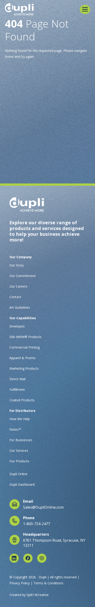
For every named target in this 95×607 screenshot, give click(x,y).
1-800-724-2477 (36, 523)
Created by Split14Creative (29, 595)
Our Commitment (22, 276)
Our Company (20, 257)
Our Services (18, 450)
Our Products (19, 461)
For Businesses (20, 440)
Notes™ (15, 429)
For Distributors (22, 410)
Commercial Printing (24, 347)
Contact (15, 297)
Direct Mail (17, 379)
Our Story (16, 265)
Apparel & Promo (22, 358)
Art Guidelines (19, 307)
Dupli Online (18, 474)
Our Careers (18, 286)
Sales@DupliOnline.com (43, 507)
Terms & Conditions (48, 583)
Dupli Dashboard (22, 484)
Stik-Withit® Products (25, 337)
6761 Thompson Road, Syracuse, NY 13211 (54, 543)
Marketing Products (24, 368)
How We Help (19, 419)
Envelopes (17, 326)
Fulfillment (17, 389)
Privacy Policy (19, 583)
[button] (85, 9)
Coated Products (22, 400)
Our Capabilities (22, 318)
